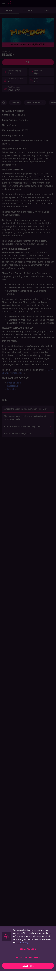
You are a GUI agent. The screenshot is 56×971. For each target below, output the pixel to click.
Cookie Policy (22, 942)
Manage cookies (28, 949)
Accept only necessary (28, 957)
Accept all (28, 966)
